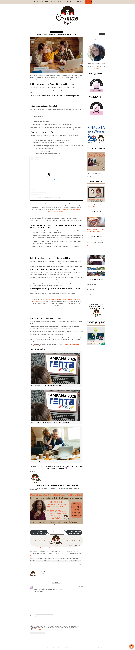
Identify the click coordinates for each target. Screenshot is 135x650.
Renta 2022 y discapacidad (75, 560)
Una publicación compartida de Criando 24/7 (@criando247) (48, 197)
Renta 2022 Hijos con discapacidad (60, 560)
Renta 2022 (32, 560)
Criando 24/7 (42, 571)
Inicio (31, 1)
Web (30, 618)
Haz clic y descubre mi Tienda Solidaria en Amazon (41, 547)
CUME (51, 291)
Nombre (31, 610)
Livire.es (103, 647)
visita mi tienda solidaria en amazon (57, 532)
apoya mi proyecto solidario (38, 532)
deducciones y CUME (59, 558)
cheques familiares (55, 263)
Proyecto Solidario (81, 1)
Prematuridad (90, 292)
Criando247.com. (48, 647)
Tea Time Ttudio (93, 647)
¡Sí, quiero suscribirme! (92, 245)
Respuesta (81, 586)
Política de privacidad (43, 629)
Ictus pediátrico (90, 289)
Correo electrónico (32, 614)
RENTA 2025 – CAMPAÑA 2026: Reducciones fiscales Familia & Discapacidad (50, 422)
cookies (67, 647)
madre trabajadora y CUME (72, 558)
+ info (73, 623)
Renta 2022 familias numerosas (43, 560)
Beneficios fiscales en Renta (36, 558)
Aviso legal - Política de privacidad (58, 647)
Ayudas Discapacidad (56, 1)
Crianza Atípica (44, 1)
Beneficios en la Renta (56, 32)
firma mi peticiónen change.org (74, 532)
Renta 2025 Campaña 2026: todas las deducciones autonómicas (46, 385)
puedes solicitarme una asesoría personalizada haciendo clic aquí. (59, 248)
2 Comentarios (32, 564)
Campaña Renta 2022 (49, 558)
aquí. (31, 555)
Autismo (89, 294)
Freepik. (47, 551)
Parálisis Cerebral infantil (92, 287)
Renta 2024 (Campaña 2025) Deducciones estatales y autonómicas (47, 461)
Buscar (88, 32)
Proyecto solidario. (64, 553)
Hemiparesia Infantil (91, 284)
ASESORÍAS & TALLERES (69, 1)
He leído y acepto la (40, 629)
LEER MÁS (96, 68)
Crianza (36, 1)
